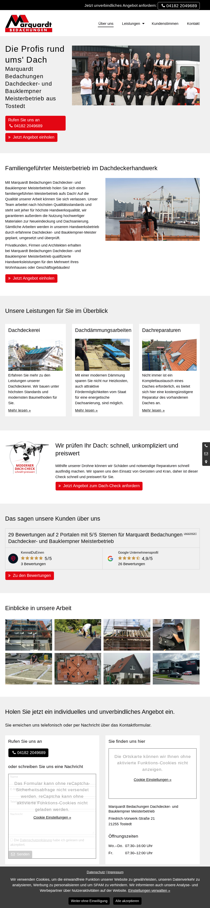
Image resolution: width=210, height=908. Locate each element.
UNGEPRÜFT (190, 534)
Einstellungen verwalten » (149, 890)
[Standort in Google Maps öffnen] (206, 462)
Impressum (115, 872)
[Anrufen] (206, 446)
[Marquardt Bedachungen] (28, 23)
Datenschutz (96, 872)
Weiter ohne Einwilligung (89, 901)
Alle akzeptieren (127, 901)
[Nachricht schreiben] (206, 454)
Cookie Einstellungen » (52, 817)
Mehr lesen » (19, 410)
